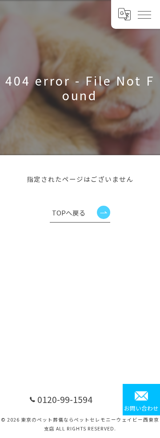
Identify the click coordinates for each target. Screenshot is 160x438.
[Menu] (144, 14)
